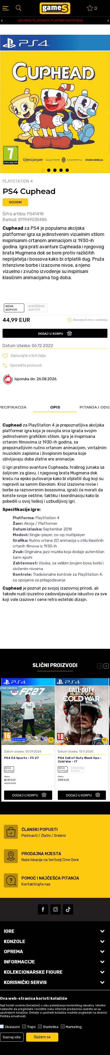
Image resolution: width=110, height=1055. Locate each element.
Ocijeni (15, 202)
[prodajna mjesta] (11, 856)
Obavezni (12, 1027)
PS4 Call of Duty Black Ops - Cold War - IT (80, 759)
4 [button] (61, 170)
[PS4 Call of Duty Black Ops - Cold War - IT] (81, 711)
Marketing (74, 1027)
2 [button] (49, 170)
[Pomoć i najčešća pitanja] (11, 880)
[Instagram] (55, 909)
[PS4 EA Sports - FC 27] (28, 711)
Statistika (50, 1027)
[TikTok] (68, 909)
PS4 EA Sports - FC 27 (21, 758)
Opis (55, 407)
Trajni (31, 1027)
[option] (55, 104)
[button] (18, 7)
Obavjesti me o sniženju (90, 320)
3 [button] (55, 170)
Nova (11, 307)
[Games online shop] (55, 8)
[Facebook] (43, 909)
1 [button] (42, 170)
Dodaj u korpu (50, 333)
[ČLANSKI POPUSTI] (11, 832)
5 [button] (67, 170)
